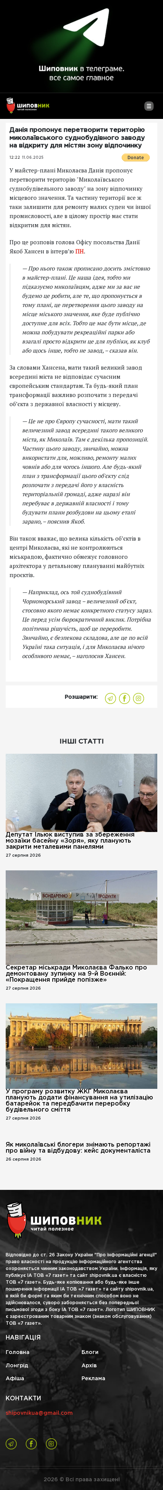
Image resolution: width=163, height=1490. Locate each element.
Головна (18, 1352)
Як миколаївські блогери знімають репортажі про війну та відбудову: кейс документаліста (78, 1148)
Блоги (90, 1352)
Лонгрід (17, 1365)
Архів (89, 1365)
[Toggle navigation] (148, 109)
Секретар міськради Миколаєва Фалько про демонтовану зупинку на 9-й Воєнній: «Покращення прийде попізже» (76, 974)
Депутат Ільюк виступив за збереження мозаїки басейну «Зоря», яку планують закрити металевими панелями (70, 841)
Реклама (93, 1378)
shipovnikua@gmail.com (39, 1413)
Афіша (15, 1378)
